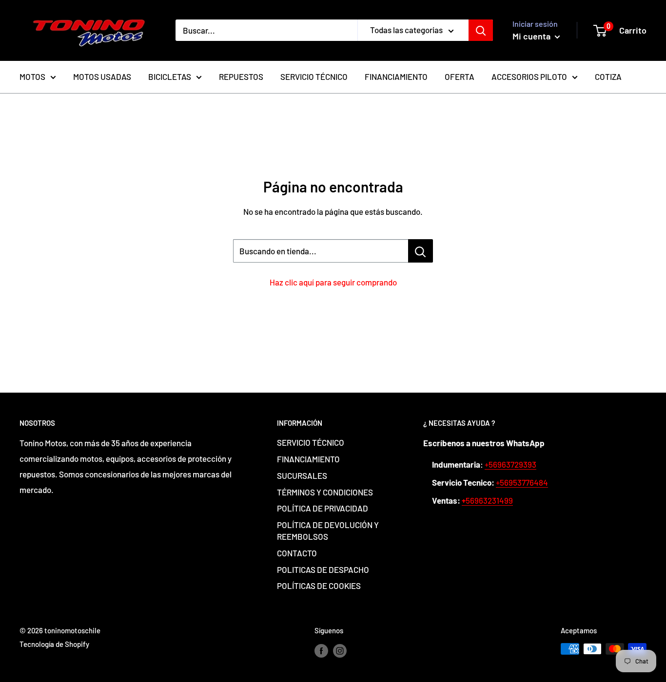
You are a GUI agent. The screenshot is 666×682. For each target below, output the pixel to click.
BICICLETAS (169, 76)
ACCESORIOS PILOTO (529, 76)
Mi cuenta (532, 36)
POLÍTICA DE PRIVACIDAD (322, 508)
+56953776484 (522, 482)
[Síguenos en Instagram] (340, 650)
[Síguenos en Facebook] (321, 650)
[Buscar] (481, 30)
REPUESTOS (241, 76)
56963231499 (487, 500)
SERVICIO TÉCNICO (314, 76)
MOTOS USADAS (102, 76)
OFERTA (459, 76)
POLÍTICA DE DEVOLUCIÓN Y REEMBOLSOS (328, 530)
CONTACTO (297, 553)
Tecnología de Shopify (54, 644)
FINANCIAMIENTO (396, 76)
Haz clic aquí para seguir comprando (333, 282)
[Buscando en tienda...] (420, 251)
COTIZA (608, 76)
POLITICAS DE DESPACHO (323, 569)
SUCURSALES (302, 475)
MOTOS (32, 76)
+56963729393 (510, 464)
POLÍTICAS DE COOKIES (319, 585)
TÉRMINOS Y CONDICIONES (325, 492)
